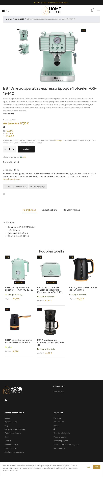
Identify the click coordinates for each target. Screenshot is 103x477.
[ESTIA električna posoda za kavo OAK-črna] (19, 322)
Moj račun (57, 418)
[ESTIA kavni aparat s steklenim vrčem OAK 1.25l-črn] (51, 322)
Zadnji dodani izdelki (13, 433)
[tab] (29, 210)
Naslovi (56, 425)
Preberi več (8, 113)
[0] (92, 10)
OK (96, 467)
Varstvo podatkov (11, 444)
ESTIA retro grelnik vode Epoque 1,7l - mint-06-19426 (19, 288)
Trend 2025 (19, 282)
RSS (6, 401)
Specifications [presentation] (50, 209)
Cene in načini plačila (62, 433)
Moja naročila (59, 422)
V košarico (26, 149)
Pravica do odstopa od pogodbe (66, 444)
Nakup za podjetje (61, 441)
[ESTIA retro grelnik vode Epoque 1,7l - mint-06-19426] (19, 270)
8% (83, 31)
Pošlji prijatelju (39, 187)
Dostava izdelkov (60, 437)
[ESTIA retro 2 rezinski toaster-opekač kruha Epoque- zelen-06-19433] (51, 270)
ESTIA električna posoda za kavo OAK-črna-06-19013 (18, 341)
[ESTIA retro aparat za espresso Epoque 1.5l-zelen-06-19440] (24, 35)
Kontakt (8, 441)
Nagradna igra (59, 448)
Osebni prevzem (11, 448)
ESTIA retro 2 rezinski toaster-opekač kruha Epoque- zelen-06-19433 (50, 290)
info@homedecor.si (11, 179)
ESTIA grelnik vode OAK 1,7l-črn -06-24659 (83, 288)
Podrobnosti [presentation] (29, 209)
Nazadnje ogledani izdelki (15, 429)
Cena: (5, 120)
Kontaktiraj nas (58, 392)
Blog (6, 425)
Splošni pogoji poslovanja (14, 452)
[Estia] (23, 157)
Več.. (89, 467)
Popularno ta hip (11, 422)
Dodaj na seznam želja (17, 187)
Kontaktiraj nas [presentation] (72, 209)
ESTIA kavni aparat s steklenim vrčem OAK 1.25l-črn (50, 342)
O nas (7, 437)
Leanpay (58, 140)
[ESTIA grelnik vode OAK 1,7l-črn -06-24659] (83, 270)
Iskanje (7, 418)
